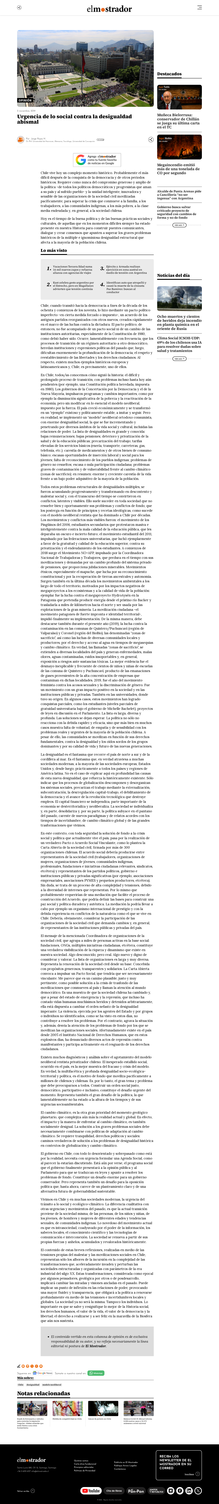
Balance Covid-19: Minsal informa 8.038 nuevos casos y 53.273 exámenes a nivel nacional (138, 1421)
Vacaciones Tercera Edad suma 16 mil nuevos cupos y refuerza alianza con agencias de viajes (72, 270)
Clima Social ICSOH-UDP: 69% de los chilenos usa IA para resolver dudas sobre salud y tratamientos (179, 344)
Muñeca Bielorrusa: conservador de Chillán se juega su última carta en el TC (178, 121)
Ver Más (99, 139)
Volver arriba (23, 1490)
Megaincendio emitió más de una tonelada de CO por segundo (178, 169)
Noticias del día (173, 275)
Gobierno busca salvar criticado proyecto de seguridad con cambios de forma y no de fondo (176, 212)
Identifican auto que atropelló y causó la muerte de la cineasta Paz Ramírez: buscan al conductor (126, 287)
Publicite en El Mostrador (126, 1461)
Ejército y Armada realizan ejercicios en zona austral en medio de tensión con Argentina (126, 270)
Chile (20, 1384)
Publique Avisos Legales (125, 1465)
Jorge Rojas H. (38, 138)
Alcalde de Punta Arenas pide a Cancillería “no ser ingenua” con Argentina (179, 194)
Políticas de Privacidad (84, 1470)
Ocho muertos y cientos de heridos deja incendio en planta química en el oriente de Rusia (179, 322)
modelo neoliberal (51, 1384)
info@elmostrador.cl (40, 1470)
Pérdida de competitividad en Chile (67, 1419)
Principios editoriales (84, 1466)
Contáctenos (120, 1468)
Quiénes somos (81, 1460)
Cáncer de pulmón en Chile (99, 1419)
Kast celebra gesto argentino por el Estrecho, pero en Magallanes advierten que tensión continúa (73, 286)
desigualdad (33, 1384)
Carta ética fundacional (85, 1463)
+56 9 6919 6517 (24, 1470)
